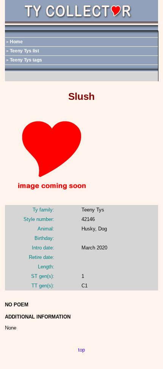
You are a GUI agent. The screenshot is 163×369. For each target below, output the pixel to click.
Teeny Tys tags (26, 60)
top (81, 350)
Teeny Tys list (24, 51)
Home (16, 41)
